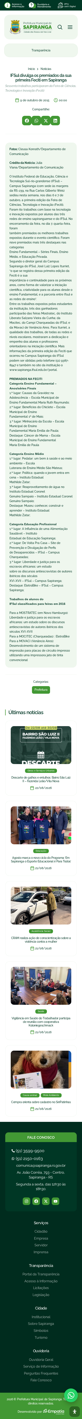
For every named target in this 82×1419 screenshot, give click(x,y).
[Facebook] (36, 1201)
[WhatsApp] (71, 1395)
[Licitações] (41, 1289)
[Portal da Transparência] (41, 1275)
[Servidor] (41, 1246)
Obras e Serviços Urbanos (41, 771)
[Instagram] (26, 1201)
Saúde (41, 1011)
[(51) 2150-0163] (28, 1158)
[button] (27, 120)
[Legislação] (41, 1296)
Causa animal (30, 1095)
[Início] (31, 69)
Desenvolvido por (30, 1411)
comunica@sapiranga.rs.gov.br (41, 1165)
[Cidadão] (41, 1233)
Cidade (41, 1308)
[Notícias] (46, 69)
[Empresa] (41, 1240)
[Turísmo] (41, 1339)
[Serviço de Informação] (41, 1368)
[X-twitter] (46, 1201)
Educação (41, 851)
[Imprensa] (41, 1253)
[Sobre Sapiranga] (41, 1325)
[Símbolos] (41, 1332)
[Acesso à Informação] (41, 1282)
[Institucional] (41, 1318)
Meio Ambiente (51, 1095)
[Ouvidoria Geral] (41, 1361)
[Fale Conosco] (41, 1381)
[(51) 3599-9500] (28, 1150)
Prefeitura (40, 689)
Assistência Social (41, 931)
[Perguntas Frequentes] (41, 1375)
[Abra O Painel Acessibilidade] (74, 1411)
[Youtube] (55, 1201)
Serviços (41, 1223)
